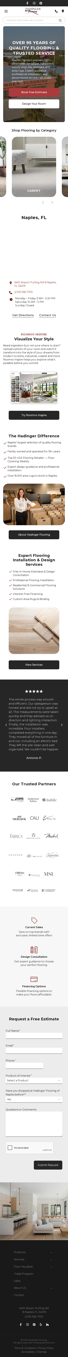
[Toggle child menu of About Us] (51, 1287)
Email (10, 1045)
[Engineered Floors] (34, 874)
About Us (20, 1287)
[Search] (60, 21)
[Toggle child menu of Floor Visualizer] (51, 1266)
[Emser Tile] (49, 818)
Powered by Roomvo (44, 1343)
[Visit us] (63, 11)
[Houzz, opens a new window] (47, 1324)
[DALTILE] (50, 800)
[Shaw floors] (17, 799)
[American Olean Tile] (33, 836)
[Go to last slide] (43, 202)
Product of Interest (19, 1075)
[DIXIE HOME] (34, 855)
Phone (11, 1060)
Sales (17, 1280)
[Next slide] (52, 202)
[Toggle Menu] (6, 11)
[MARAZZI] (18, 890)
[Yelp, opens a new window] (40, 1324)
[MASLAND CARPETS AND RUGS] (51, 836)
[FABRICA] (16, 836)
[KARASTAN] (52, 855)
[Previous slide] (6, 725)
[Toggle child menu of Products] (51, 1252)
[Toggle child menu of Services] (51, 1259)
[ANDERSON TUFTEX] (33, 800)
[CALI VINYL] (34, 818)
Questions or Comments (21, 1109)
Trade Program (23, 1273)
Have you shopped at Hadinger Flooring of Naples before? (33, 1092)
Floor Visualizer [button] (23, 1266)
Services (19, 1259)
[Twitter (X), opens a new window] (40, 3)
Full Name (13, 1030)
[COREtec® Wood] (20, 874)
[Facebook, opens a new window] (27, 3)
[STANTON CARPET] (15, 855)
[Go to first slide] (61, 725)
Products (20, 1252)
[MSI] (48, 874)
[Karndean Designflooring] (32, 890)
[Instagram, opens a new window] (34, 3)
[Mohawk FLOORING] (19, 818)
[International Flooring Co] (49, 890)
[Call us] (56, 11)
